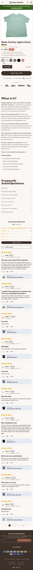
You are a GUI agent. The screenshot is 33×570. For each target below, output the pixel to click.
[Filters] (2, 247)
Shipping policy (21, 564)
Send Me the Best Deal (24, 540)
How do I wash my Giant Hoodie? (9, 195)
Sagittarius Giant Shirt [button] (12, 382)
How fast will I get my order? (8, 198)
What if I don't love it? (6, 205)
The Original (7, 66)
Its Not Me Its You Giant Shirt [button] (14, 408)
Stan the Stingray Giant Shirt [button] (14, 494)
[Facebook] (14, 567)
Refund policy (12, 562)
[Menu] (2, 2)
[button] (16, 228)
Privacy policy (21, 562)
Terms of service (12, 564)
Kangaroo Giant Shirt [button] (12, 357)
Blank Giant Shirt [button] (11, 441)
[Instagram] (16, 567)
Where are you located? (7, 212)
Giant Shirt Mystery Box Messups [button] (15, 277)
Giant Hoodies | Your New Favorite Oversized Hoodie (18, 559)
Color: (7, 57)
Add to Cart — (16, 73)
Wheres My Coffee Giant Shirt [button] (14, 468)
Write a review (17, 242)
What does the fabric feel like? (8, 191)
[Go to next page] (26, 525)
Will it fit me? (4, 188)
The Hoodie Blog (17, 547)
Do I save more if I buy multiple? (9, 208)
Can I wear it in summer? (7, 201)
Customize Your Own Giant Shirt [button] (15, 519)
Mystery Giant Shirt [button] (11, 332)
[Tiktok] (19, 567)
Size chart (28, 66)
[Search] (27, 2)
